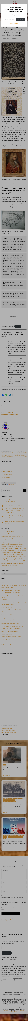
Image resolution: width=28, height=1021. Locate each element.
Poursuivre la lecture (14, 23)
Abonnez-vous (20, 19)
